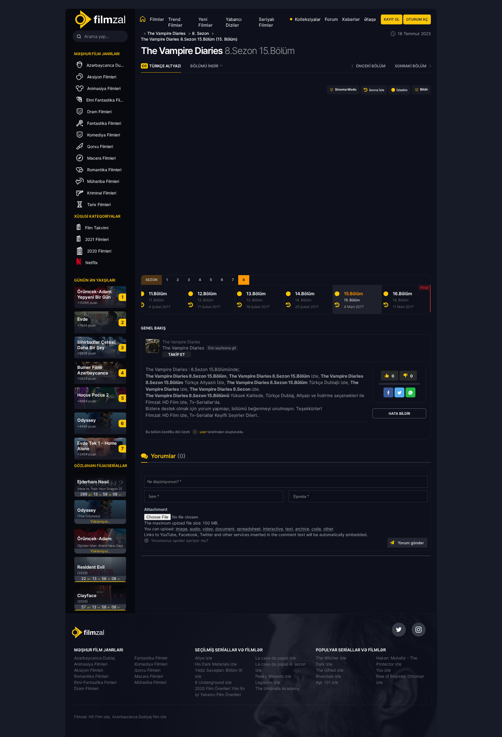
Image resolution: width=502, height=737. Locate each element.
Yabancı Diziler (234, 22)
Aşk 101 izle (327, 682)
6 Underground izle (213, 682)
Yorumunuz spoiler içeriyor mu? (152, 540)
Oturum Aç (417, 19)
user (203, 432)
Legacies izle (267, 682)
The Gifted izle (329, 670)
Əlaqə (370, 19)
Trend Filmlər (175, 22)
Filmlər (157, 19)
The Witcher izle (331, 657)
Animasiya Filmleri (90, 664)
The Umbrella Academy (277, 688)
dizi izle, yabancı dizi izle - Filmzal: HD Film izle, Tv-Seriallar (112, 632)
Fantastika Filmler (151, 657)
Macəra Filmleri (149, 676)
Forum (331, 19)
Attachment (155, 509)
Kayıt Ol (391, 19)
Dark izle (324, 664)
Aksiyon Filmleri (88, 670)
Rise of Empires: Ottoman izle (400, 679)
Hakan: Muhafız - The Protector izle (396, 660)
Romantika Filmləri (91, 676)
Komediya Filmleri (151, 664)
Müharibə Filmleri (150, 682)
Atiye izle (203, 657)
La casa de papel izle (275, 657)
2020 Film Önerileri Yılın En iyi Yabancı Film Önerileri (220, 691)
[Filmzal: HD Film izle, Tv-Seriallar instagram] (419, 630)
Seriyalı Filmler (266, 22)
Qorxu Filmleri (147, 670)
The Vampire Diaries (182, 50)
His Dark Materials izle (216, 664)
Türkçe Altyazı (165, 66)
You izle (383, 670)
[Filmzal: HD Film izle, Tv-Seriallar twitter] (399, 630)
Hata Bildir (399, 413)
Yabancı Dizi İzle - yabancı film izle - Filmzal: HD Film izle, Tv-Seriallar (100, 19)
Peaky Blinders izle (273, 676)
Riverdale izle (328, 676)
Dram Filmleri (86, 688)
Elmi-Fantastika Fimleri (95, 682)
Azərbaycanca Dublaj (94, 657)
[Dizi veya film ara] (79, 36)
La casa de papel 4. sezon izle (280, 667)
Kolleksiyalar (308, 19)
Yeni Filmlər (205, 22)
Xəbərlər (351, 19)
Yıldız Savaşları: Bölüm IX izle (218, 673)
